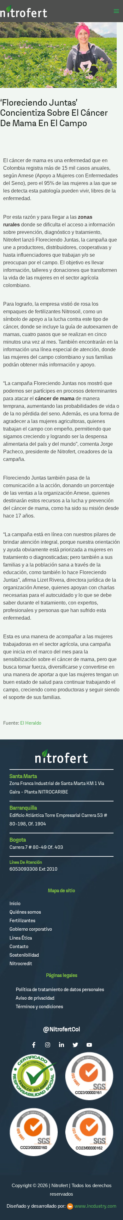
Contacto (18, 946)
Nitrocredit (20, 963)
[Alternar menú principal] (116, 11)
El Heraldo (30, 723)
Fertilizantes (22, 920)
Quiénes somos (25, 912)
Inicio (14, 903)
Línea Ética (20, 938)
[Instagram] (47, 1045)
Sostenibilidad (24, 955)
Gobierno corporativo (30, 929)
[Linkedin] (61, 1045)
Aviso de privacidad (35, 998)
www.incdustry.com (95, 1206)
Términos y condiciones (39, 1006)
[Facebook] (34, 1045)
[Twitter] (75, 1045)
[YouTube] (89, 1045)
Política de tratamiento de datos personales (60, 989)
